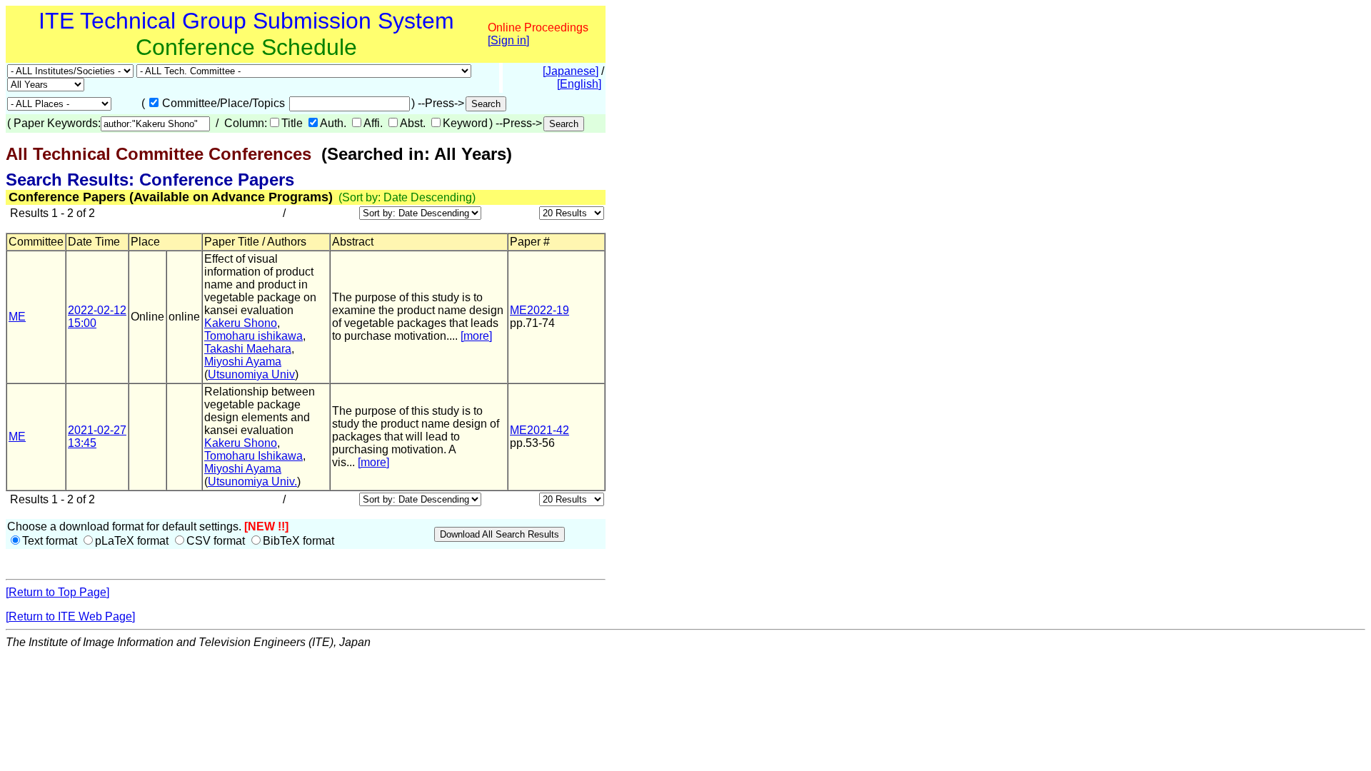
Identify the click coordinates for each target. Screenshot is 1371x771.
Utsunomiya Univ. (252, 481)
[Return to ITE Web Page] (70, 616)
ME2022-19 (539, 310)
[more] (476, 336)
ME (17, 317)
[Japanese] (570, 71)
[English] (579, 84)
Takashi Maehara (247, 349)
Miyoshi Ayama (242, 362)
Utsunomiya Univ (251, 374)
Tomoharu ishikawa (253, 336)
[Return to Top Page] (57, 592)
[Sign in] (508, 40)
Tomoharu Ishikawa (253, 456)
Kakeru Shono (240, 323)
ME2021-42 (539, 430)
